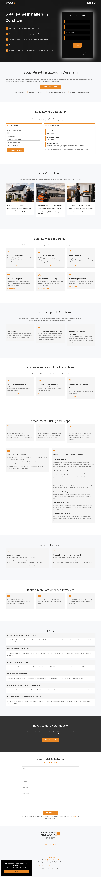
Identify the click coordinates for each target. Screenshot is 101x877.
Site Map (60, 866)
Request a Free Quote (50, 87)
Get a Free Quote (50, 739)
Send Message (50, 813)
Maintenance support (44, 288)
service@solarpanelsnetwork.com (52, 860)
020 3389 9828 (51, 858)
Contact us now (52, 762)
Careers (46, 866)
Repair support (11, 288)
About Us (41, 866)
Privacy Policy (53, 866)
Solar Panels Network (50, 844)
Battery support (73, 265)
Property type (11, 136)
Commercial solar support (45, 265)
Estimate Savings (16, 150)
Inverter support (73, 286)
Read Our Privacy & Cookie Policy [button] (16, 867)
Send (77, 45)
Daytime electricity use (13, 142)
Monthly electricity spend (14, 130)
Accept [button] (16, 871)
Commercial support (74, 397)
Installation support (13, 265)
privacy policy (71, 54)
